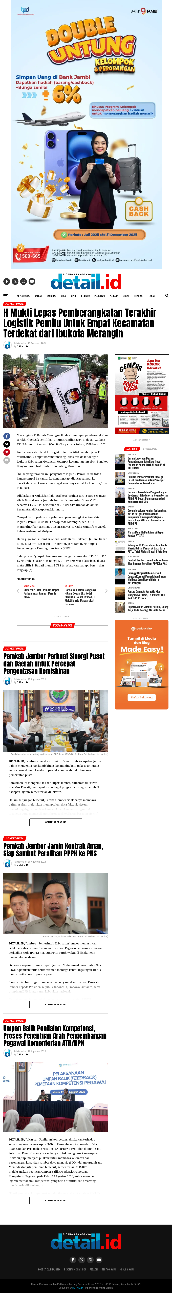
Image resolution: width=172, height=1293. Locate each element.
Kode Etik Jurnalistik (49, 1269)
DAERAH (38, 295)
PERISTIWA (99, 295)
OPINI (73, 295)
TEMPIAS (138, 295)
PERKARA (114, 295)
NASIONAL (51, 295)
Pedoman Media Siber (75, 1269)
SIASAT (126, 295)
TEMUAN (151, 295)
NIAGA (63, 295)
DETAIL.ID (22, 346)
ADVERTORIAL (23, 295)
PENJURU (85, 295)
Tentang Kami (109, 1269)
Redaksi (94, 1269)
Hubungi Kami (127, 1269)
